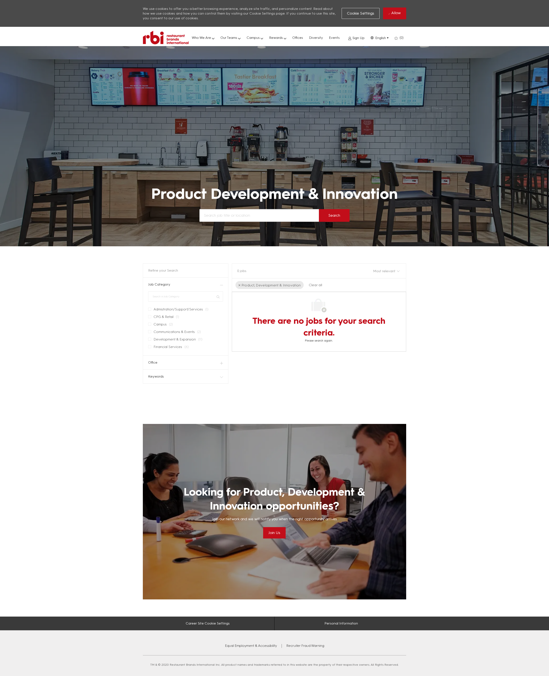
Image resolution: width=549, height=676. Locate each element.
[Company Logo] (166, 37)
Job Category (159, 284)
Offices (297, 38)
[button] (379, 38)
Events (334, 38)
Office (152, 362)
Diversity (316, 38)
